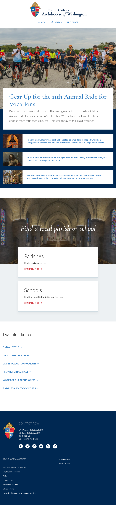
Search (58, 22)
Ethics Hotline (8, 489)
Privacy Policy (64, 459)
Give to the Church (15, 355)
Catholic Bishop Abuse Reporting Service (19, 493)
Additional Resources (14, 467)
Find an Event (11, 347)
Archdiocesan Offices (14, 459)
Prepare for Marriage (16, 371)
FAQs (5, 476)
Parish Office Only (10, 484)
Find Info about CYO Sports (20, 388)
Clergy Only (8, 480)
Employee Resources (11, 472)
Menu (43, 22)
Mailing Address (30, 438)
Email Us (26, 435)
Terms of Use (64, 463)
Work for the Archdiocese (19, 380)
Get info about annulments (20, 363)
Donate (74, 22)
